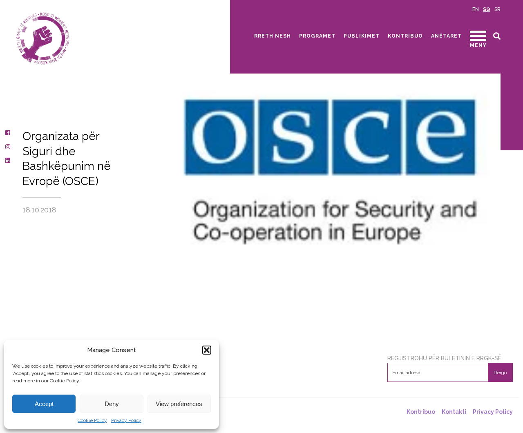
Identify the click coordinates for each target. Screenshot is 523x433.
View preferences (179, 403)
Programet (317, 35)
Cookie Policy (92, 420)
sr (497, 9)
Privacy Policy (126, 420)
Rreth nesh (272, 35)
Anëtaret (446, 35)
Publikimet (362, 35)
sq (486, 9)
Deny (112, 403)
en (475, 9)
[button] (207, 350)
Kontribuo (405, 35)
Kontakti (454, 412)
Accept (44, 403)
